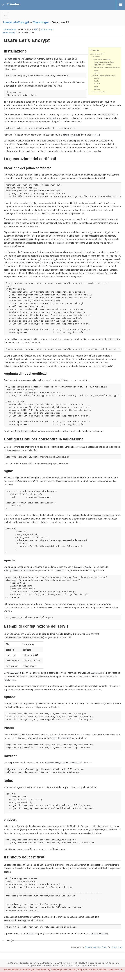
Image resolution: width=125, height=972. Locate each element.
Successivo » (47, 29)
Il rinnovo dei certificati (99, 92)
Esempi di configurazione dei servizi (103, 76)
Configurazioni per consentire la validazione (106, 67)
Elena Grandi (9, 32)
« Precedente (9, 29)
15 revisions (116, 947)
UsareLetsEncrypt (16, 22)
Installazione (96, 57)
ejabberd (97, 89)
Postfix (96, 81)
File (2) (10, 940)
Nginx (96, 70)
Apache (96, 73)
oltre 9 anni (102, 947)
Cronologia (41, 22)
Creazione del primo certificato (104, 62)
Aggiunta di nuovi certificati (102, 65)
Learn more (113, 969)
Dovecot (97, 84)
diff (36, 29)
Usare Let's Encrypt (97, 54)
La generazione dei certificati (101, 59)
